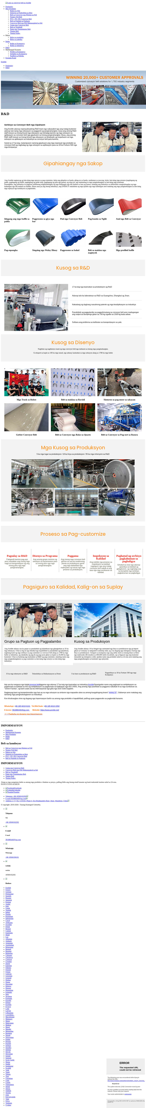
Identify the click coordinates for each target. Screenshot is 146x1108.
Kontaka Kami (10, 58)
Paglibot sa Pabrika (17, 56)
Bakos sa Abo (15, 11)
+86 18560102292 (12, 822)
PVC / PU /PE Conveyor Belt (21, 19)
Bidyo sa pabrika (16, 39)
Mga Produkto (10, 9)
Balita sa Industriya (17, 46)
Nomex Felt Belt (16, 17)
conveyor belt (34, 685)
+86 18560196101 (12, 857)
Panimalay (9, 7)
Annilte (91, 685)
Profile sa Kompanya (17, 52)
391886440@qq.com (13, 840)
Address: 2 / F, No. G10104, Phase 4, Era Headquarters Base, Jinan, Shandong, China (36, 801)
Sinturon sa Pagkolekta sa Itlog (21, 13)
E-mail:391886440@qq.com (15, 799)
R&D (7, 48)
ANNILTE (113, 692)
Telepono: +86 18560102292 (15, 796)
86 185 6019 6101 (23, 706)
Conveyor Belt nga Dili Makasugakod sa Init (26, 23)
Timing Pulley (15, 33)
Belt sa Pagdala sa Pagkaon (20, 21)
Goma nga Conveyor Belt (19, 25)
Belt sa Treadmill (16, 27)
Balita (7, 41)
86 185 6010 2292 (52, 706)
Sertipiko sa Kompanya (18, 54)
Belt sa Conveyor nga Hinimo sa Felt (23, 15)
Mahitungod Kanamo (13, 732)
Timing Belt (14, 31)
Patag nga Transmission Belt (20, 29)
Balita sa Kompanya (17, 44)
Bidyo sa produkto (16, 37)
